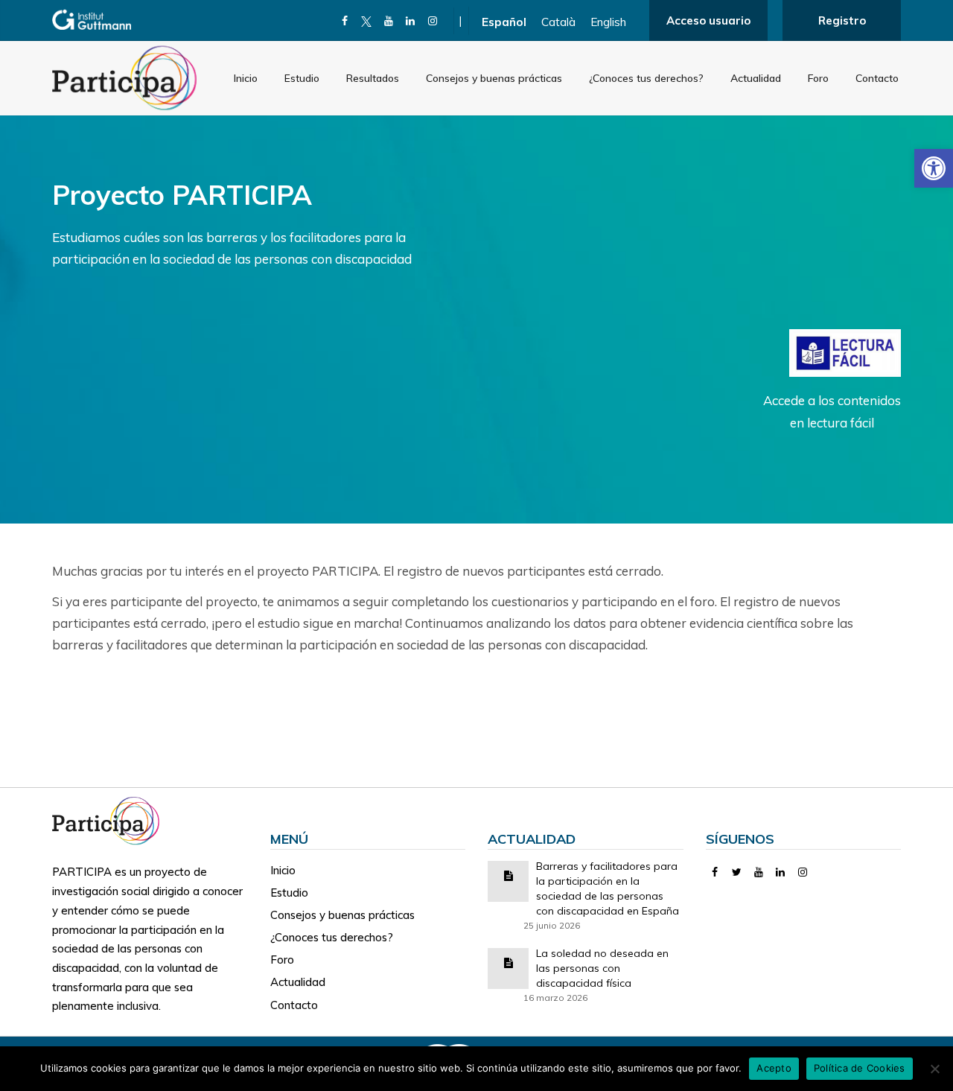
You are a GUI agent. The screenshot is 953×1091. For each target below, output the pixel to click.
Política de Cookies (859, 1068)
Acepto (773, 1068)
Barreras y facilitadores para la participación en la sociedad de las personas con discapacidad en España (607, 888)
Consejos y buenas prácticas (494, 78)
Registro (842, 20)
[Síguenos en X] (366, 20)
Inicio (246, 78)
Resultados (372, 78)
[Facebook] (345, 20)
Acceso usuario (708, 20)
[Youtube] (389, 20)
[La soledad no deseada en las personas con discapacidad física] (508, 962)
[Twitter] (736, 872)
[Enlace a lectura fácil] (845, 352)
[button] (933, 168)
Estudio (301, 78)
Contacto (877, 78)
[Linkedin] (410, 20)
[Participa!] (110, 819)
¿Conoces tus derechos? (646, 78)
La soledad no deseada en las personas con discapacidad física (602, 968)
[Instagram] (433, 20)
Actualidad (755, 78)
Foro (818, 78)
